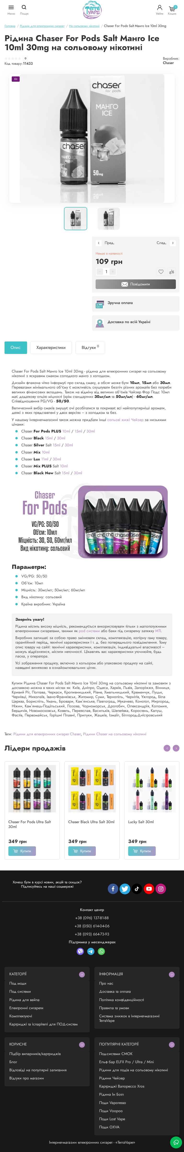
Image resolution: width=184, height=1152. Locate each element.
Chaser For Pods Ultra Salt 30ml (29, 824)
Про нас (106, 983)
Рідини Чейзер (112, 1078)
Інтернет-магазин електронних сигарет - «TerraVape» (92, 1142)
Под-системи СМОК (115, 1053)
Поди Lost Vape (112, 1119)
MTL (158, 631)
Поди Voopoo (111, 1111)
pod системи (89, 631)
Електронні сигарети (26, 1008)
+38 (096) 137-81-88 (92, 918)
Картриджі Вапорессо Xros (121, 1086)
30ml (90, 431)
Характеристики (51, 347)
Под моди (17, 983)
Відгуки (90, 347)
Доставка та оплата (115, 991)
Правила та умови (114, 1008)
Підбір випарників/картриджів (35, 1053)
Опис (16, 347)
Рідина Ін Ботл (111, 1094)
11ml (44, 459)
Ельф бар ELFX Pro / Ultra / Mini (126, 1062)
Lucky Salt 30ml (141, 822)
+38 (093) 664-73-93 (92, 934)
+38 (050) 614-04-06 (92, 926)
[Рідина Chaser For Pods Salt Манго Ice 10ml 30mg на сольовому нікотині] (92, 138)
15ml (78, 431)
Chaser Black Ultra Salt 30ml (91, 822)
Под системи (20, 991)
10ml (66, 431)
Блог (13, 1062)
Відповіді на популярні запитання (38, 1070)
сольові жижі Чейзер (126, 419)
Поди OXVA (109, 1127)
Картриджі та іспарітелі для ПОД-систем (43, 1024)
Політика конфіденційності (121, 1000)
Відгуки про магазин (26, 1078)
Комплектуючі (20, 1016)
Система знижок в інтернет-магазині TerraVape (129, 1018)
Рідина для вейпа (24, 1000)
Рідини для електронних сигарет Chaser (47, 734)
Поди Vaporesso (112, 1102)
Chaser (168, 62)
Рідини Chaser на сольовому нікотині (114, 734)
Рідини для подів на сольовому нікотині (133, 1070)
